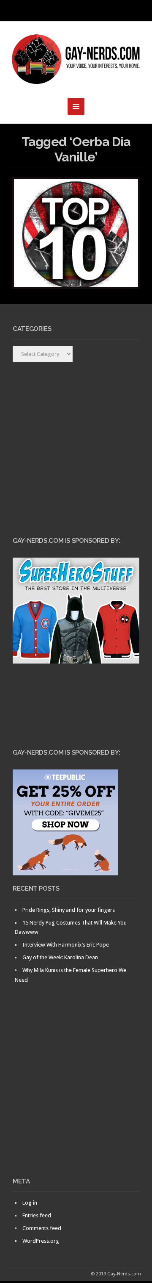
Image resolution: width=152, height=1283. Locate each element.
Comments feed (41, 1228)
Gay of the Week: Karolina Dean (60, 957)
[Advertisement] (76, 1095)
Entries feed (36, 1215)
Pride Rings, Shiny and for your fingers (68, 910)
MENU (76, 10)
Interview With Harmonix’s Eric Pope (65, 944)
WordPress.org (40, 1241)
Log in (29, 1203)
